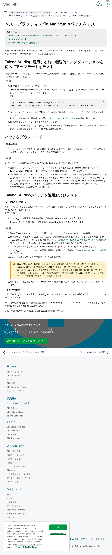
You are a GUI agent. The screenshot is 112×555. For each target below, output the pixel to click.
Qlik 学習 (11, 383)
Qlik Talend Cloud (15, 412)
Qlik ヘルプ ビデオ (15, 372)
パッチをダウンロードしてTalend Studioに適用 (69, 16)
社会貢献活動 (12, 502)
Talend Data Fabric (15, 416)
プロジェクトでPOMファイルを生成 (65, 118)
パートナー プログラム (17, 513)
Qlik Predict (12, 434)
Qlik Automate (13, 438)
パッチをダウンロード (17, 39)
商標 (76, 546)
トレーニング (12, 379)
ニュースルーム (13, 521)
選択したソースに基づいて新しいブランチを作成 (80, 240)
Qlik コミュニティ (78, 539)
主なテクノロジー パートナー (20, 474)
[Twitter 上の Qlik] (92, 539)
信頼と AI (11, 462)
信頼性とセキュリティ (16, 455)
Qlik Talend (12, 408)
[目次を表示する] (5, 12)
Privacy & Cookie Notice (26, 547)
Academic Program (16, 510)
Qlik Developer (14, 375)
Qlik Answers (13, 430)
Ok (58, 527)
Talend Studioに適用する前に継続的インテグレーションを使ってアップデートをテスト (45, 35)
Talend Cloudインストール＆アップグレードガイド (29, 12)
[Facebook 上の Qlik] (103, 539)
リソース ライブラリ (16, 391)
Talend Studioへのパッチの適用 (91, 250)
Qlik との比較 (13, 470)
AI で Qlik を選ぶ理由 (16, 466)
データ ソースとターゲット (19, 478)
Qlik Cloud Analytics (16, 427)
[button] (105, 102)
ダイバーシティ (13, 506)
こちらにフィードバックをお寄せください (26, 341)
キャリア (11, 517)
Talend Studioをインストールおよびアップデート (28, 16)
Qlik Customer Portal (16, 387)
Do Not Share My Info (91, 546)
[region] (36, 536)
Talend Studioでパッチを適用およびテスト (26, 43)
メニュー (107, 5)
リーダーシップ (13, 498)
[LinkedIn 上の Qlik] (97, 539)
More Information (58, 534)
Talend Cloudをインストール (65, 12)
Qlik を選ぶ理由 (14, 451)
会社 (9, 494)
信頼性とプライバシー (16, 459)
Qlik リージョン (14, 482)
